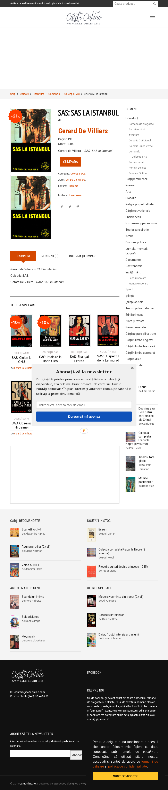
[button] (84, 371)
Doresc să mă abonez (84, 416)
